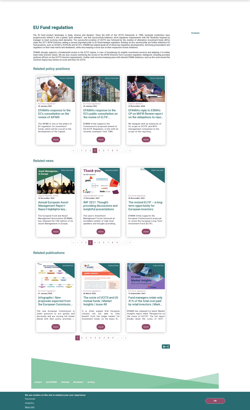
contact (38, 382)
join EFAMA (51, 382)
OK (215, 401)
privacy (91, 382)
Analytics (29, 403)
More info (30, 407)
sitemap (65, 382)
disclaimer (78, 382)
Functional (30, 399)
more (55, 139)
